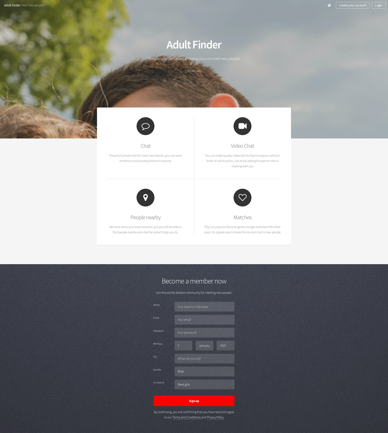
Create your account (352, 5)
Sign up (194, 401)
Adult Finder (12, 5)
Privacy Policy (215, 417)
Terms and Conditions (186, 417)
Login (378, 5)
